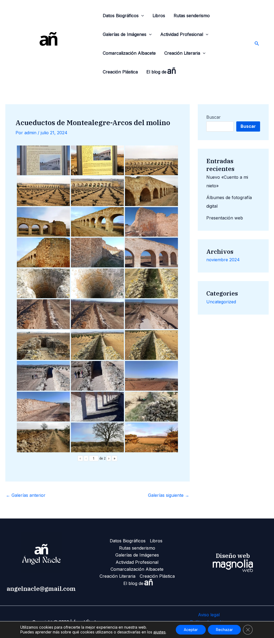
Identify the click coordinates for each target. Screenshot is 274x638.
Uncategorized (221, 301)
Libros (159, 15)
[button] (141, 15)
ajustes (159, 632)
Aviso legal (209, 614)
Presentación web (224, 218)
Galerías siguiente (168, 495)
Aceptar (191, 629)
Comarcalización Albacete (129, 53)
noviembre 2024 (223, 259)
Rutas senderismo (192, 15)
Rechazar (224, 629)
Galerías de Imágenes (124, 34)
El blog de (161, 71)
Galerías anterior (25, 495)
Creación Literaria (182, 53)
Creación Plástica (120, 71)
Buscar (213, 117)
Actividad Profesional (181, 34)
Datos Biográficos (121, 15)
